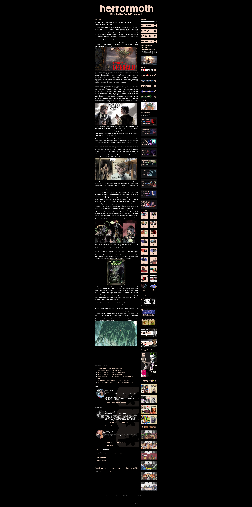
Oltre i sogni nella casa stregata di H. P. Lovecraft (110, 370)
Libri (129, 452)
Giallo (102, 452)
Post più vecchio (132, 468)
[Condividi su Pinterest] (108, 449)
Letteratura (125, 452)
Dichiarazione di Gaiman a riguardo (99, 353)
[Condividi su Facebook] (107, 449)
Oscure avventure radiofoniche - (111, 372)
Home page (116, 468)
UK (121, 454)
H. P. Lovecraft (108, 452)
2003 (99, 452)
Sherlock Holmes (114, 454)
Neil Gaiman (101, 454)
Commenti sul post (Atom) (106, 472)
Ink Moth (119, 452)
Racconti (107, 454)
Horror (114, 452)
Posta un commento (102, 460)
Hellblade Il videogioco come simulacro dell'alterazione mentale (148, 48)
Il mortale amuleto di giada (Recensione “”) (110, 368)
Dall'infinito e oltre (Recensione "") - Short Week (113, 380)
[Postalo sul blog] (104, 449)
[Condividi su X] (106, 449)
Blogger (137, 503)
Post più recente (100, 468)
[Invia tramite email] (103, 449)
